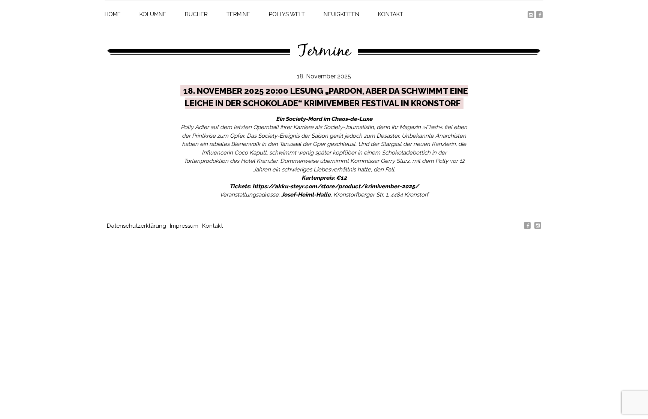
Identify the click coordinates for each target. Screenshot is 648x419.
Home (113, 14)
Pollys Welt (287, 14)
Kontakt (390, 14)
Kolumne (153, 14)
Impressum (184, 225)
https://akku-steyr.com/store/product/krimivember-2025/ (335, 186)
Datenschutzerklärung (136, 225)
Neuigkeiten (341, 14)
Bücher (196, 14)
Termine (238, 14)
